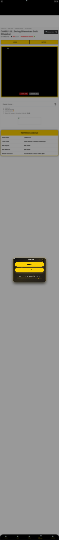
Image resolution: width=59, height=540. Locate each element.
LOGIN (29, 264)
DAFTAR (29, 270)
